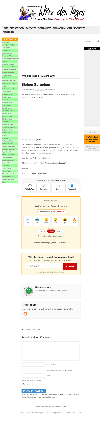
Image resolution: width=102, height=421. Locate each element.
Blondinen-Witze (8, 64)
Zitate (4, 182)
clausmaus (28, 89)
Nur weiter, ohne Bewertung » (51, 235)
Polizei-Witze (50, 89)
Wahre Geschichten (9, 174)
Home (5, 28)
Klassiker (5, 100)
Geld (4, 86)
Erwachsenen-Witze (9, 80)
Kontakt (64, 406)
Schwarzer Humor (8, 146)
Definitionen (6, 78)
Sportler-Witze (7, 152)
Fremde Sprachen (8, 83)
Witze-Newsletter (76, 28)
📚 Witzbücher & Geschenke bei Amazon (92, 139)
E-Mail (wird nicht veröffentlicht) (59, 370)
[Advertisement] (51, 55)
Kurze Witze (6, 105)
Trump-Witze (6, 168)
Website (48, 376)
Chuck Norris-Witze (9, 69)
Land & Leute (7, 108)
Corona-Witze (7, 75)
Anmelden (70, 266)
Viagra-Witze (6, 171)
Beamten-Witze (7, 56)
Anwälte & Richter (8, 45)
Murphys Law (7, 116)
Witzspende (8, 32)
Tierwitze (5, 165)
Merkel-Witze (7, 113)
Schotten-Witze (7, 141)
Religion (5, 138)
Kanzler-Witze (7, 94)
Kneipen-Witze (7, 102)
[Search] (98, 40)
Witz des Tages (17, 28)
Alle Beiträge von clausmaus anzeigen (51, 290)
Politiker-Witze (7, 130)
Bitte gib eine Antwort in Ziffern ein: (32, 380)
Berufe (4, 61)
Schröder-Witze (7, 143)
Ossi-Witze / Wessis (9, 127)
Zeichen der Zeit (8, 179)
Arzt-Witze (6, 48)
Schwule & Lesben (8, 149)
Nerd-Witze (6, 122)
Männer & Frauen (8, 111)
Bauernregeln (7, 53)
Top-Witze (31, 28)
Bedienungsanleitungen (10, 58)
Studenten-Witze (8, 160)
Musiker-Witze (7, 119)
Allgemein (5, 42)
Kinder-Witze (6, 97)
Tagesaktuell (6, 163)
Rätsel (4, 135)
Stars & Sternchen (8, 154)
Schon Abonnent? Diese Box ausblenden (51, 272)
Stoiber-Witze (7, 157)
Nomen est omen (8, 124)
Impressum (40, 406)
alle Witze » (61, 211)
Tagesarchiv (59, 28)
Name (51, 365)
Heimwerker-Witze (8, 89)
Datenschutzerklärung (52, 406)
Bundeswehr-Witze (9, 67)
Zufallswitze (44, 28)
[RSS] (25, 314)
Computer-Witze (8, 72)
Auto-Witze (6, 50)
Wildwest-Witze (7, 176)
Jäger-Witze (6, 91)
